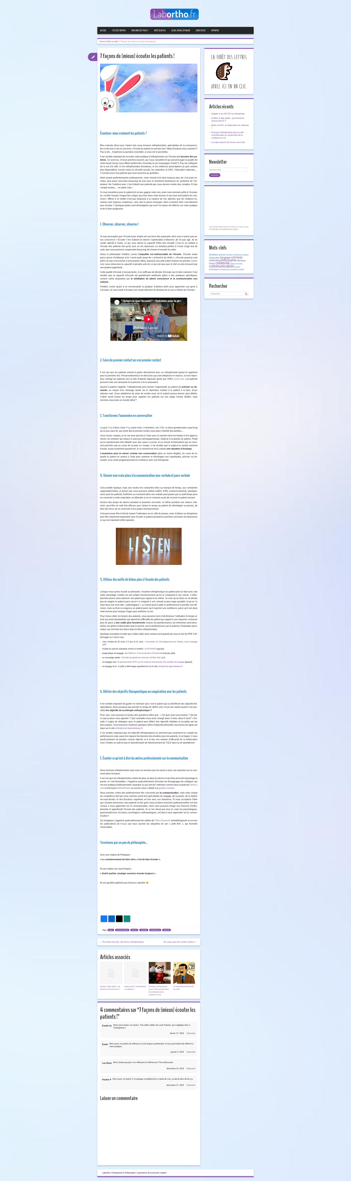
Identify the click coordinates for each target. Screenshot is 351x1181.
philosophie (228, 260)
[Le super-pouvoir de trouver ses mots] (184, 973)
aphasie (233, 264)
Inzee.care (179, 379)
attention (222, 255)
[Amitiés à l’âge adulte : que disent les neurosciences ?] (111, 973)
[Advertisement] (149, 896)
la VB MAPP (150, 649)
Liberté (241, 269)
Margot (123, 824)
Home (102, 41)
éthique (246, 255)
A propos (215, 30)
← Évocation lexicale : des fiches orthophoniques (122, 942)
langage (225, 257)
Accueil (103, 30)
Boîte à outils (160, 30)
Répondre (191, 1033)
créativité (223, 263)
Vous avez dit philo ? (139, 30)
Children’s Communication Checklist (143, 653)
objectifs (144, 930)
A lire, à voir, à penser (180, 30)
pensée (237, 267)
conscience (214, 269)
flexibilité (239, 264)
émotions (213, 254)
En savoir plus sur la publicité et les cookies (223, 229)
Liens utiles (201, 30)
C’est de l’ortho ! (119, 30)
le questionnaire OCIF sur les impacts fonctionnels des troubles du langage (151, 662)
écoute (134, 930)
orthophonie (155, 930)
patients (166, 930)
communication (122, 930)
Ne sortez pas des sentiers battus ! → (180, 942)
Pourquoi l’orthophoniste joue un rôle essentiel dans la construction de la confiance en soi (227, 135)
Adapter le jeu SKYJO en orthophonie (228, 113)
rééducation (214, 258)
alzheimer (234, 269)
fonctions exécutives (234, 255)
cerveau (237, 257)
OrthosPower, (123, 788)
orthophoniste (225, 269)
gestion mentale (166, 788)
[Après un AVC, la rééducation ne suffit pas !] (135, 973)
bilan (111, 930)
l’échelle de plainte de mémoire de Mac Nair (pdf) (143, 657)
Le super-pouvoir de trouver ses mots (228, 142)
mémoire (214, 260)
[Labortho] (175, 14)
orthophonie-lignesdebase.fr (170, 666)
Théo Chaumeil (162, 820)
